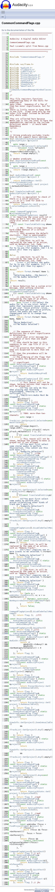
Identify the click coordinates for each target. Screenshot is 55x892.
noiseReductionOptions (21, 291)
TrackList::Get (17, 146)
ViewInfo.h (26, 84)
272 (5, 817)
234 (5, 711)
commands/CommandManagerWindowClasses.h (31, 91)
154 (5, 479)
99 (5, 290)
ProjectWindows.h (30, 79)
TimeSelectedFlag (22, 468)
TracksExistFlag (21, 511)
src (3, 17)
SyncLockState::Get (39, 791)
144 (5, 457)
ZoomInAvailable (44, 722)
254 (5, 766)
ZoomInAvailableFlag (24, 711)
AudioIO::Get (16, 641)
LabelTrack (15, 671)
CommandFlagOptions (27, 211)
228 (5, 695)
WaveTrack (15, 422)
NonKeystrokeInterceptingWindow (26, 601)
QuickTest (38, 628)
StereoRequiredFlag (23, 406)
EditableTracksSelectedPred (30, 139)
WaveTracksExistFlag (24, 766)
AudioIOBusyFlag (21, 621)
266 (5, 801)
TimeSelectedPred (25, 191)
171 (5, 535)
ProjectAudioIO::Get (27, 184)
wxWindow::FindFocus (20, 595)
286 (5, 857)
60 (5, 175)
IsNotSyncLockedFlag (24, 784)
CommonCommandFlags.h (32, 57)
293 (5, 875)
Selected (41, 146)
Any (39, 521)
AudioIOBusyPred (24, 175)
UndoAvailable (28, 688)
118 (5, 366)
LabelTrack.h (28, 71)
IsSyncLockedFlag (22, 801)
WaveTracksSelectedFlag (25, 479)
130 (5, 406)
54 (5, 161)
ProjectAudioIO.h (30, 75)
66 (5, 191)
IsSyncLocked (27, 793)
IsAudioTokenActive (21, 182)
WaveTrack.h (27, 86)
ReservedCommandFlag (27, 364)
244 (5, 739)
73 (5, 211)
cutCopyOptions (19, 213)
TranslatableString (35, 224)
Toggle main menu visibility (3, 12)
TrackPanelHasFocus (23, 586)
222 (5, 679)
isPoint (33, 206)
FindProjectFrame (19, 826)
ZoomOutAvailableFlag (24, 739)
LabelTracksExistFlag (24, 659)
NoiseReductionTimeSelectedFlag (30, 457)
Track (31, 148)
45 (5, 139)
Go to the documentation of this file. (18, 30)
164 (5, 511)
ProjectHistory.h (30, 77)
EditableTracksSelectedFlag (28, 535)
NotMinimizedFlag (22, 817)
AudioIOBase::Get (30, 181)
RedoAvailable (28, 704)
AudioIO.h (26, 68)
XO (28, 246)
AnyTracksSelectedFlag (25, 561)
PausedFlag (19, 857)
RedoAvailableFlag (22, 695)
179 (5, 561)
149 (5, 468)
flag (34, 368)
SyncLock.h (26, 81)
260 (5, 784)
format (41, 237)
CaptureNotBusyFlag (23, 633)
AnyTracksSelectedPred (27, 161)
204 (5, 633)
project (33, 141)
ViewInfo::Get (29, 204)
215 (5, 659)
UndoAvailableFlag (22, 679)
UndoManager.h (28, 82)
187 (5, 586)
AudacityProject (18, 141)
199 (5, 621)
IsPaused (15, 864)
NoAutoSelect (20, 875)
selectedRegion (20, 206)
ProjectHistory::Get (38, 686)
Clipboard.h (27, 70)
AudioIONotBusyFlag (23, 366)
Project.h (26, 73)
